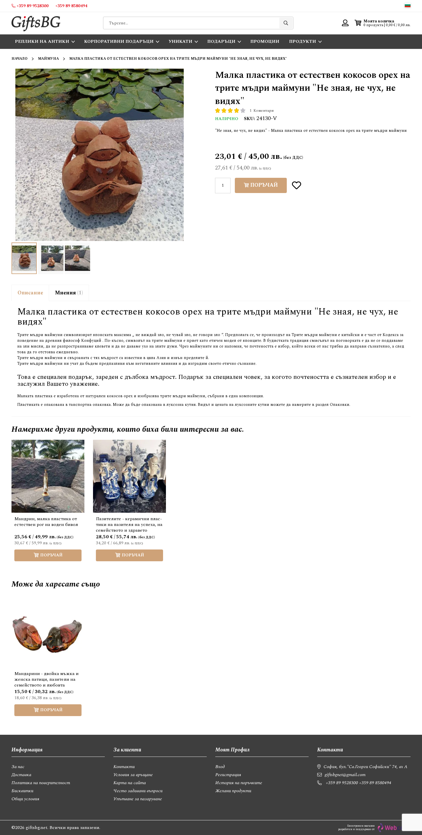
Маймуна (48, 58)
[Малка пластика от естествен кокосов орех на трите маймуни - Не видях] (77, 258)
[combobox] (198, 23)
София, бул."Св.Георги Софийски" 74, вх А (365, 766)
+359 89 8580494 (375, 782)
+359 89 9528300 (342, 782)
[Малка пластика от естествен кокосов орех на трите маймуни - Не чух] (50, 258)
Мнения (68, 293)
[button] (408, 5)
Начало (19, 58)
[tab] (30, 293)
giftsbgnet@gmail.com (345, 774)
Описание (30, 293)
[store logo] (35, 23)
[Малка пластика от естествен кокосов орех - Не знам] (24, 258)
